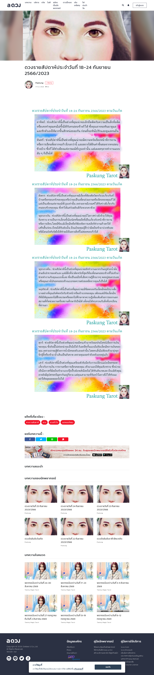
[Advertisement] (77, 97)
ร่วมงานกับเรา (72, 653)
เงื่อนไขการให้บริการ (128, 653)
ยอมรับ (108, 667)
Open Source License (129, 664)
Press (69, 650)
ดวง (44, 422)
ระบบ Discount (126, 650)
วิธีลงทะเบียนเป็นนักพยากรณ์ (104, 647)
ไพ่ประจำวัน (84, 5)
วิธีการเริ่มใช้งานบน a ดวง (103, 650)
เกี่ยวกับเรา (71, 647)
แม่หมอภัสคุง (67, 422)
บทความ (28, 2)
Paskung (39, 82)
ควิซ (43, 2)
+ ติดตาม (49, 83)
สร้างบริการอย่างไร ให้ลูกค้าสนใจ (106, 653)
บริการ (36, 2)
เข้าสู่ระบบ (140, 5)
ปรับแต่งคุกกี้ (78, 669)
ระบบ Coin (125, 647)
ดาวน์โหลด (67, 2)
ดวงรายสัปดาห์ (32, 422)
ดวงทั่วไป (54, 422)
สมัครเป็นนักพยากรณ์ (57, 5)
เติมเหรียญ (77, 4)
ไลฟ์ (49, 2)
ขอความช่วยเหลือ (127, 661)
